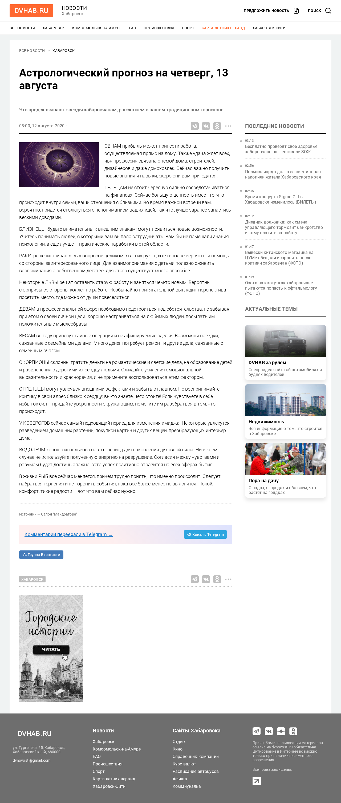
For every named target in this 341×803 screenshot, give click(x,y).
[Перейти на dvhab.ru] (31, 10)
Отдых (179, 741)
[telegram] (257, 731)
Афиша (180, 778)
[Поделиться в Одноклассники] (217, 126)
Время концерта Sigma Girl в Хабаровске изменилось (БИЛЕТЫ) (280, 199)
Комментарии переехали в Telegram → (69, 534)
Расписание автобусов (196, 771)
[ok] (293, 731)
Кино (178, 749)
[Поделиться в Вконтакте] (206, 126)
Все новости (22, 28)
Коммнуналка (187, 786)
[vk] (269, 731)
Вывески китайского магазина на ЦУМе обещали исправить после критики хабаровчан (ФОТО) (279, 258)
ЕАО (132, 28)
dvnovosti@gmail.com (31, 760)
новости (74, 8)
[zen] (281, 731)
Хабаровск (54, 28)
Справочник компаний (196, 756)
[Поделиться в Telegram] (195, 126)
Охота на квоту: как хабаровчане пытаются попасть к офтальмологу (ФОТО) (281, 288)
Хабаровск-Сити (269, 28)
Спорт (188, 28)
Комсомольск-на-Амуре (96, 28)
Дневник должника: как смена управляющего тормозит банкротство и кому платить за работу (284, 227)
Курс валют (184, 763)
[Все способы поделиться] (228, 126)
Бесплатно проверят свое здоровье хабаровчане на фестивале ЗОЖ (281, 149)
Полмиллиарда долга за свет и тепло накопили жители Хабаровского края (283, 174)
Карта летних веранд (223, 28)
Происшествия (159, 28)
